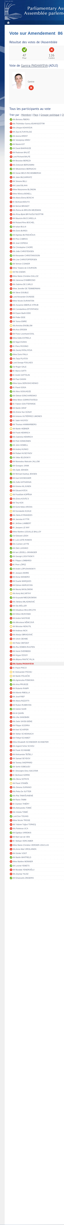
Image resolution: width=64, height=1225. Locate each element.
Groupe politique (50, 115)
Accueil (8, 22)
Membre (26, 115)
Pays (35, 115)
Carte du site (9, 1)
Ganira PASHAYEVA (34, 65)
